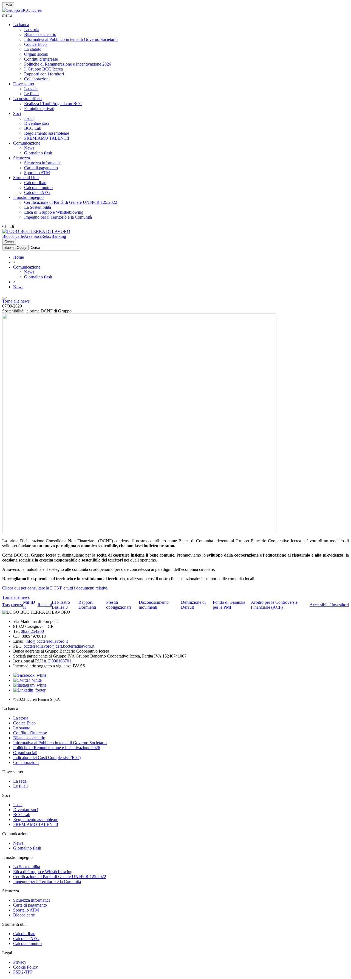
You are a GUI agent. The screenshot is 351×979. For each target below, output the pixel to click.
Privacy (19, 962)
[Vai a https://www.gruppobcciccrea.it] (22, 10)
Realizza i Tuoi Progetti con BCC (53, 103)
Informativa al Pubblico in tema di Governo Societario (71, 39)
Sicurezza (21, 158)
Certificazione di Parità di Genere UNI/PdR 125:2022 (70, 202)
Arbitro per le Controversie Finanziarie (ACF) (274, 605)
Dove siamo (23, 83)
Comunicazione (26, 143)
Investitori (340, 604)
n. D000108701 (57, 661)
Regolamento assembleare (46, 133)
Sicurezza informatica (42, 162)
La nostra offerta (27, 98)
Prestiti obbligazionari (118, 605)
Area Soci (32, 236)
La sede (31, 88)
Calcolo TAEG (37, 192)
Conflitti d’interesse (41, 59)
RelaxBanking (53, 236)
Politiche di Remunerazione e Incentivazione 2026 (67, 64)
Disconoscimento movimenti (154, 605)
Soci (17, 113)
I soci (28, 118)
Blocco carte (13, 236)
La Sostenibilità (37, 207)
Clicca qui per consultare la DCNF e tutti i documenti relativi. (55, 588)
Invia (8, 5)
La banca (21, 24)
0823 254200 (32, 631)
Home (18, 257)
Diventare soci (36, 123)
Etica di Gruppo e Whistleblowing (53, 212)
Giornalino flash (38, 153)
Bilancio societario (40, 34)
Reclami (45, 604)
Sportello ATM (37, 172)
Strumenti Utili (26, 177)
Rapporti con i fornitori (44, 74)
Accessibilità (321, 604)
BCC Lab (32, 128)
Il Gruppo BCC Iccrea (43, 69)
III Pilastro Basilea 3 (61, 605)
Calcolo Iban (35, 182)
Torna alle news (16, 301)
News (29, 148)
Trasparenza (12, 604)
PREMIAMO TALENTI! (46, 138)
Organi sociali (36, 54)
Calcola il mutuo (38, 187)
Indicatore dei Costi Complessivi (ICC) (47, 757)
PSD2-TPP (23, 972)
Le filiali (31, 93)
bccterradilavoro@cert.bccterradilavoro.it (59, 646)
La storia (31, 29)
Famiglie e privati (39, 108)
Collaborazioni (37, 79)
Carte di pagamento (41, 167)
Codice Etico (35, 44)
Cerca (9, 242)
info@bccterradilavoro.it (47, 641)
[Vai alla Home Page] (36, 231)
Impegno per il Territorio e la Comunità (58, 217)
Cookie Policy (25, 967)
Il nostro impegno (28, 197)
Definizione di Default (193, 605)
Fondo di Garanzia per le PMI (229, 605)
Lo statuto (32, 49)
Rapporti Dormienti (87, 605)
